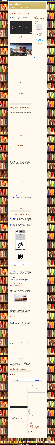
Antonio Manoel (13, 416)
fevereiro (31, 425)
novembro (31, 415)
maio (30, 422)
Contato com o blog (36, 21)
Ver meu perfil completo (12, 419)
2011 (29, 432)
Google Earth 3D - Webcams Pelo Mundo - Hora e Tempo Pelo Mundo (39, 20)
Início (35, 13)
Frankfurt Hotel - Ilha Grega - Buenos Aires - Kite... (36, 426)
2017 (29, 409)
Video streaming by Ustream (20, 358)
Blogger (34, 435)
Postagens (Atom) (14, 374)
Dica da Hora (15, 3)
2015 (29, 411)
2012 (29, 431)
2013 (29, 413)
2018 (29, 408)
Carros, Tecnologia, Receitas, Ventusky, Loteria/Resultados (38, 16)
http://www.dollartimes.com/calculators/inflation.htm (21, 314)
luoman (29, 435)
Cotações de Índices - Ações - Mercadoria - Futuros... (36, 427)
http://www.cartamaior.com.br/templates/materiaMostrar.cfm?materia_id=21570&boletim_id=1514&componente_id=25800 (18, 369)
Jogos (35, 17)
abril (30, 423)
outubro (31, 416)
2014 (29, 412)
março (30, 424)
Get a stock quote (20, 124)
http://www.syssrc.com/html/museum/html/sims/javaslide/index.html (18, 285)
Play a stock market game (20, 134)
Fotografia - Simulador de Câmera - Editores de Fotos (39, 18)
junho (30, 421)
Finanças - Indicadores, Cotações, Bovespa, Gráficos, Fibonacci (39, 14)
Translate (15, 411)
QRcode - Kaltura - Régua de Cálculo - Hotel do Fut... (36, 428)
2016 (29, 410)
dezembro (31, 414)
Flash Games (20, 37)
